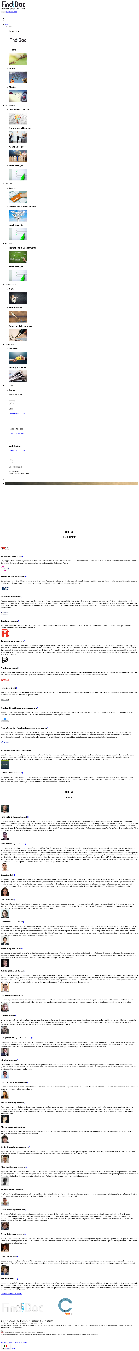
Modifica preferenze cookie (11, 1294)
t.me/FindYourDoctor (17, 450)
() (22, 556)
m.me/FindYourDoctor (17, 433)
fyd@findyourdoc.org (17, 413)
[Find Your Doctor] (13, 9)
